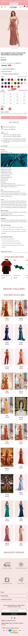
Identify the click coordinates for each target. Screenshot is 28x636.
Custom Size (11, 90)
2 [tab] (12, 48)
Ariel (21, 466)
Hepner (21, 318)
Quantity (3, 106)
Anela (7, 442)
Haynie (21, 367)
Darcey (21, 391)
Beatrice (7, 468)
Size (3, 90)
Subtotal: (3, 112)
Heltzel (7, 543)
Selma (21, 492)
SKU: (2, 57)
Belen (7, 318)
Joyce (7, 519)
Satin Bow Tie (16, 275)
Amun (21, 442)
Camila (7, 494)
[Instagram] (14, 618)
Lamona (7, 367)
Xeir (21, 543)
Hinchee (21, 417)
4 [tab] (15, 48)
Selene (21, 342)
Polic (7, 415)
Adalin (21, 519)
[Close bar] (27, 1)
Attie (7, 391)
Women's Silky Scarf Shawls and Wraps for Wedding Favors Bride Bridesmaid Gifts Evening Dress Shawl (6, 275)
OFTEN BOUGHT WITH (14, 257)
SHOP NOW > (14, 3)
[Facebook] (11, 618)
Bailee (7, 342)
